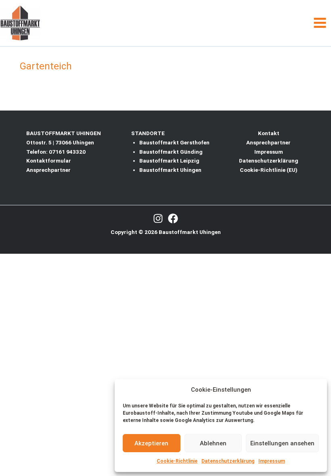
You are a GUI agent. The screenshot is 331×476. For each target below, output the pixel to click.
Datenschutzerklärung (227, 461)
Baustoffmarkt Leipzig (169, 160)
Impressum (271, 461)
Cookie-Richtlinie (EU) (268, 170)
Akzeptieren (151, 443)
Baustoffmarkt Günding (171, 151)
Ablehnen (213, 443)
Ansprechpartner (48, 170)
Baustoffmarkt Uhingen (170, 170)
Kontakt (268, 133)
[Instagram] (158, 218)
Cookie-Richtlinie (177, 461)
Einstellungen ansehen (282, 443)
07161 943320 (67, 151)
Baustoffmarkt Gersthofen (174, 142)
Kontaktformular (48, 160)
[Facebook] (173, 218)
